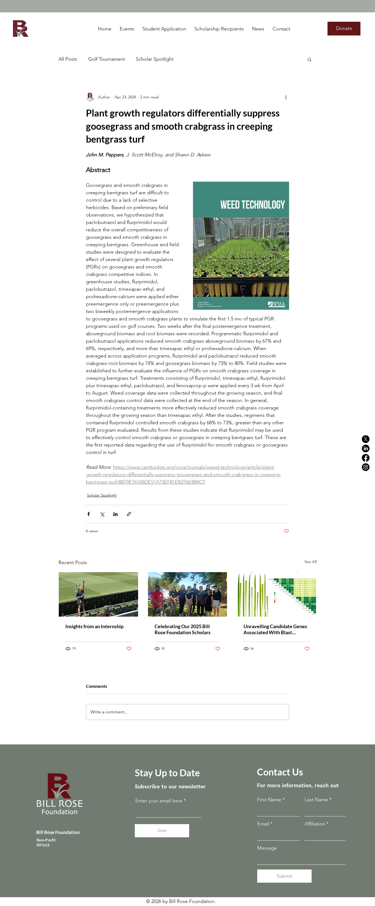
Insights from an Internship (94, 626)
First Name (269, 799)
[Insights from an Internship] (98, 594)
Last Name (316, 799)
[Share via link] (128, 514)
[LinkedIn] (366, 448)
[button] (309, 59)
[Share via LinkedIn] (115, 514)
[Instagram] (366, 467)
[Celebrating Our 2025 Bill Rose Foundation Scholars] (187, 594)
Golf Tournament (106, 59)
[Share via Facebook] (88, 514)
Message (267, 848)
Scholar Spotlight (154, 59)
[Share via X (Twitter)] (102, 514)
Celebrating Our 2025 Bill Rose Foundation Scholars (183, 629)
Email (263, 823)
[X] (366, 439)
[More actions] (285, 97)
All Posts (67, 59)
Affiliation (315, 823)
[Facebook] (366, 458)
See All (310, 561)
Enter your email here (158, 800)
